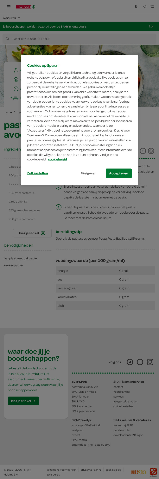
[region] (79, 120)
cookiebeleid (57, 159)
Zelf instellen (37, 173)
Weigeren (89, 173)
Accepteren (118, 173)
